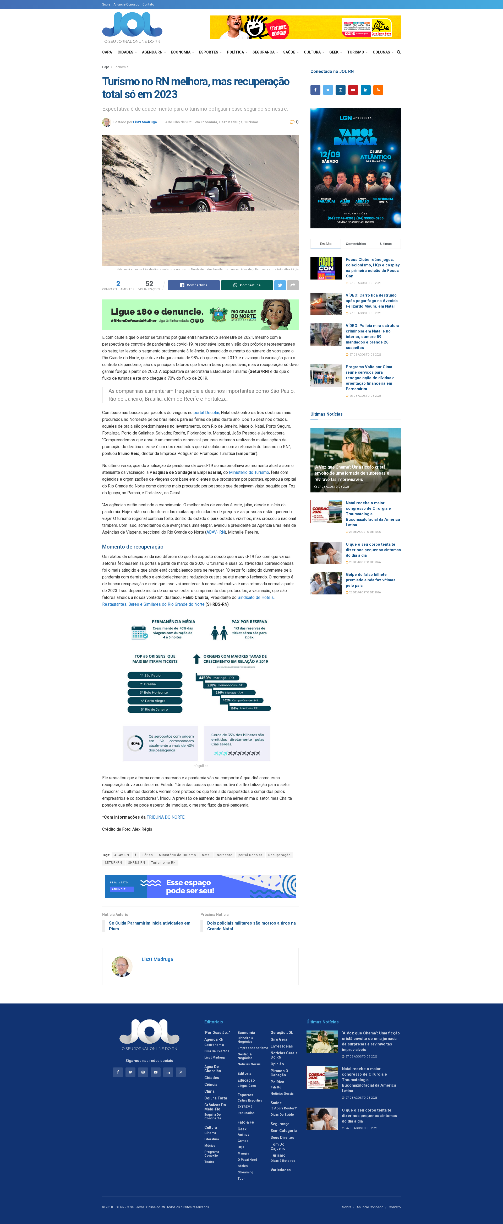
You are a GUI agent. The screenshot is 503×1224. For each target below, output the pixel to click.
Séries (243, 1166)
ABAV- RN (215, 532)
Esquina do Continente (212, 1116)
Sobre (106, 4)
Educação (246, 1080)
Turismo (355, 52)
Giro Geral (279, 1039)
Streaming (245, 1172)
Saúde (289, 52)
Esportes (208, 52)
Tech (241, 1178)
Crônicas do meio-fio (215, 1107)
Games (243, 1141)
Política (235, 52)
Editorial (245, 1073)
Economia (180, 52)
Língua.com (247, 1086)
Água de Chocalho (212, 1069)
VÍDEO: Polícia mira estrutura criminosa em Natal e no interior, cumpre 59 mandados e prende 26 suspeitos (372, 336)
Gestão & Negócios (245, 1056)
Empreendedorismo (253, 1048)
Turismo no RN (163, 863)
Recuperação (279, 855)
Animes (243, 1134)
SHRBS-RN (136, 863)
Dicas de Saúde (282, 1114)
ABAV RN (121, 855)
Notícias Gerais (249, 1064)
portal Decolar (250, 855)
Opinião (277, 1064)
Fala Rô (276, 1087)
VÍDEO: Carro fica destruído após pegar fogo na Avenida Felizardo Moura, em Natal (372, 301)
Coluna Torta (215, 1098)
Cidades (125, 52)
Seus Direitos (282, 1137)
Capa (107, 52)
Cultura (312, 52)
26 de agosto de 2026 (364, 562)
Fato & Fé (246, 1122)
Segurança (264, 52)
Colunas (381, 52)
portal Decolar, (207, 412)
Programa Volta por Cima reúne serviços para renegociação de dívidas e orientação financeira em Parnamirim (370, 377)
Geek (333, 52)
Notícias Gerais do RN (284, 1055)
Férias (148, 855)
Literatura (211, 1139)
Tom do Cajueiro (278, 1146)
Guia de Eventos (216, 1051)
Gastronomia (214, 1045)
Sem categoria (284, 1131)
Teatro (209, 1162)
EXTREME (245, 1107)
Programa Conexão (211, 1153)
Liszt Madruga (145, 122)
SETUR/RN (113, 863)
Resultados (246, 1113)
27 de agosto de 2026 (333, 486)
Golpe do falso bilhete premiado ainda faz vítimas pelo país (370, 580)
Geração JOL (282, 1032)
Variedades (281, 1170)
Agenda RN (152, 52)
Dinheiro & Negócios (246, 1040)
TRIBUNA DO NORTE (165, 817)
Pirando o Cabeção (279, 1073)
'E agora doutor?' (284, 1108)
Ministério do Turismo (249, 472)
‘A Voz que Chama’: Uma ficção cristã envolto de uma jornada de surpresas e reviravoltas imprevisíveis (351, 473)
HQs (241, 1147)
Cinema (210, 1133)
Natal (206, 855)
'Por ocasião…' (217, 1032)
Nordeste (224, 855)
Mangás (243, 1153)
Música (209, 1145)
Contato (148, 4)
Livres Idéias (282, 1046)
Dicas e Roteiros (283, 1161)
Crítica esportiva (250, 1100)
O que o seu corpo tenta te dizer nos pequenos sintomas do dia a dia (373, 550)
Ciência (210, 1084)
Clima (209, 1091)
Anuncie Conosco (126, 4)
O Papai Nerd (247, 1160)
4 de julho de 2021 (179, 122)
